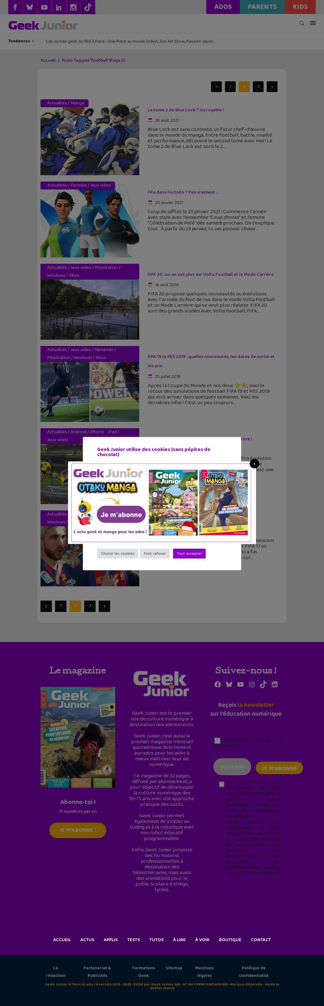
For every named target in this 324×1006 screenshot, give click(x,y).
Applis (111, 940)
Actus (87, 940)
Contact (261, 940)
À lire (179, 940)
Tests (133, 940)
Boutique (230, 940)
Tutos (156, 940)
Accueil (62, 940)
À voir (202, 940)
